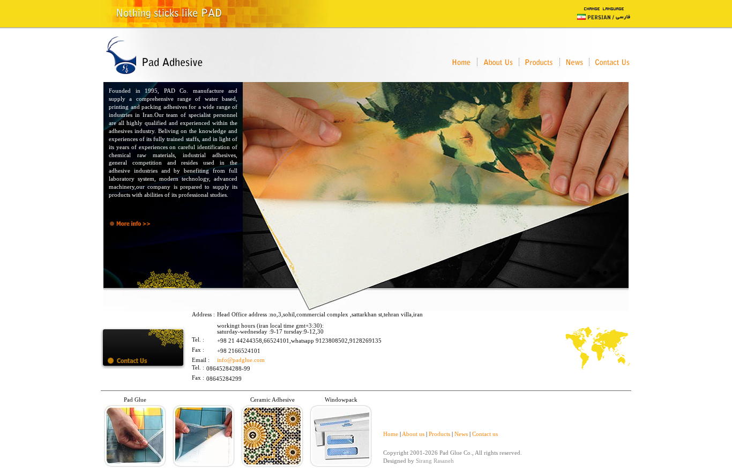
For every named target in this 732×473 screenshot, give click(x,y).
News (461, 434)
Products (439, 434)
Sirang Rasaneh (435, 461)
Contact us (485, 434)
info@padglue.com (241, 360)
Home (390, 434)
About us (413, 434)
